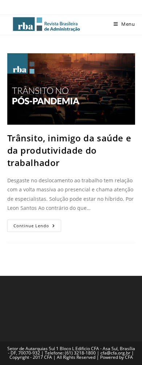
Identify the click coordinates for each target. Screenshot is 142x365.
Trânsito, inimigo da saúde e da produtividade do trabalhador (69, 150)
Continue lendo (37, 224)
